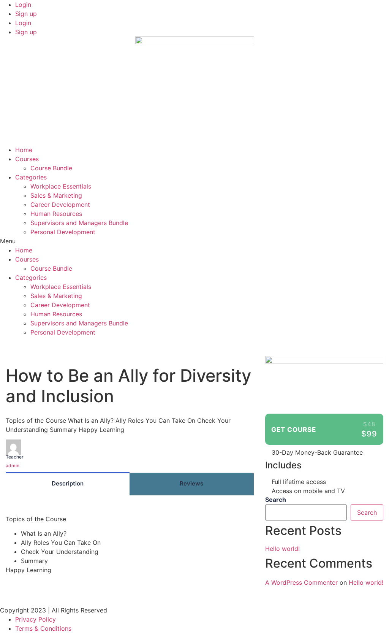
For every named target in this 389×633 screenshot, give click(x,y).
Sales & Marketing (56, 195)
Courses (27, 159)
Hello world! (282, 548)
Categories (31, 177)
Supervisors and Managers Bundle (79, 223)
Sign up (26, 13)
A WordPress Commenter (301, 582)
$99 (369, 434)
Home (23, 150)
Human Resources (56, 213)
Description (68, 483)
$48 (369, 424)
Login (23, 4)
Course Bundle (51, 168)
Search (275, 500)
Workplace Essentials (60, 186)
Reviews (191, 483)
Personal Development (62, 232)
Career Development (60, 204)
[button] (194, 241)
